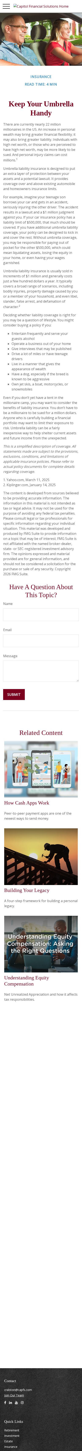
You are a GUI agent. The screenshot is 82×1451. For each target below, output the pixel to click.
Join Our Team (14, 1395)
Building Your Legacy (26, 890)
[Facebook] (5, 1404)
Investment (12, 1436)
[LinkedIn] (10, 1404)
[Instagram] (22, 1404)
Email (7, 630)
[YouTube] (16, 1404)
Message (10, 656)
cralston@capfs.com (18, 1390)
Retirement (11, 1430)
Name (8, 603)
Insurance (10, 1447)
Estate (8, 1441)
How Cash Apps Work (26, 803)
